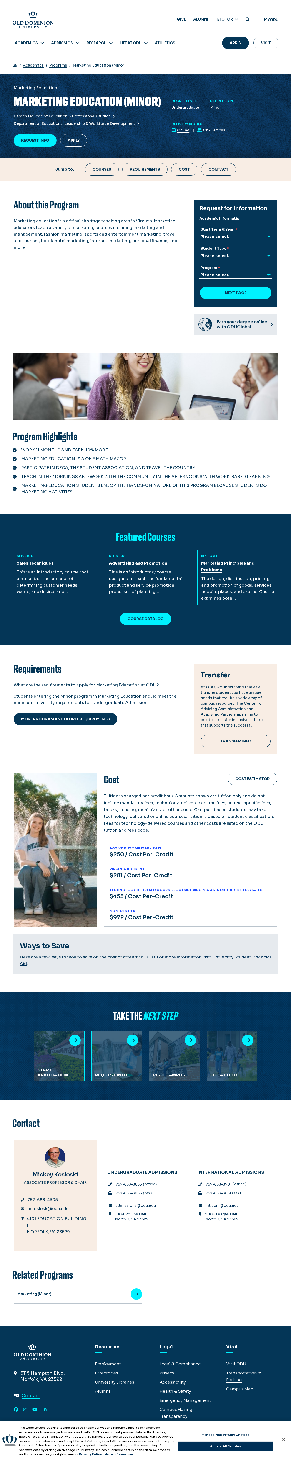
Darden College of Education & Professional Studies (62, 116)
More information (118, 1454)
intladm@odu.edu (222, 1205)
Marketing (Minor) (34, 1294)
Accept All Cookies (225, 1446)
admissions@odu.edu (135, 1205)
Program (209, 267)
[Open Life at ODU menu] (146, 43)
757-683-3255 (128, 1193)
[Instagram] (25, 1409)
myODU (271, 19)
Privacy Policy (90, 1454)
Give (181, 19)
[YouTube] (35, 1409)
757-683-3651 (218, 1193)
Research (97, 43)
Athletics (165, 43)
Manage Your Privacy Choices (225, 1435)
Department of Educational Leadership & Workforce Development (75, 124)
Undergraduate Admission (120, 702)
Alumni (200, 19)
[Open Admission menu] (78, 43)
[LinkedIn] (45, 1409)
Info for (224, 19)
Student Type (213, 248)
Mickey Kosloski (55, 1174)
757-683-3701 (218, 1184)
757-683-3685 (128, 1184)
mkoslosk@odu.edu (48, 1208)
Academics (26, 43)
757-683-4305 (42, 1199)
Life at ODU (131, 43)
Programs (58, 65)
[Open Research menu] (111, 43)
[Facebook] (16, 1409)
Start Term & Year (218, 229)
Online (183, 130)
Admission (62, 43)
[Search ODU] (248, 19)
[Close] (284, 1439)
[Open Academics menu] (42, 43)
